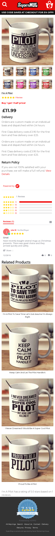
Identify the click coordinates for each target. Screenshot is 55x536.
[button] (8, 250)
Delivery (45, 524)
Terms (35, 528)
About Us (28, 524)
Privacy (28, 528)
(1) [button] (16, 202)
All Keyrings (11, 524)
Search (20, 524)
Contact (36, 524)
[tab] (8, 222)
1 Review (18, 97)
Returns (20, 528)
